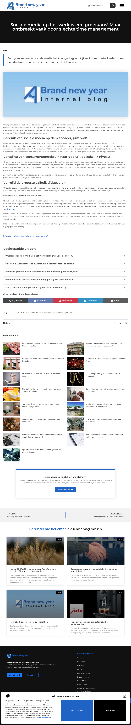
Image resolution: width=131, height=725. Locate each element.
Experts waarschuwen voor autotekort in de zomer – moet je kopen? (95, 570)
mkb (25, 312)
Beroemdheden (83, 677)
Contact (80, 669)
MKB (5, 50)
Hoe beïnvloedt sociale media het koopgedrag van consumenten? (65, 279)
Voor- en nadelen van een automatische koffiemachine (89, 623)
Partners (80, 665)
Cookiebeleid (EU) (84, 673)
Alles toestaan (76, 710)
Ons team (81, 662)
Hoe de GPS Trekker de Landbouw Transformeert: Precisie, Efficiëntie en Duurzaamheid (33, 570)
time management (64, 312)
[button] (124, 696)
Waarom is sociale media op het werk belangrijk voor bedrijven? (65, 256)
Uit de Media (82, 681)
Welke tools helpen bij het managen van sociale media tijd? (65, 287)
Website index (82, 685)
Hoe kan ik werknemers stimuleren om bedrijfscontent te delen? (65, 264)
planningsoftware (35, 312)
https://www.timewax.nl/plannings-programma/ (25, 236)
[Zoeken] (113, 5)
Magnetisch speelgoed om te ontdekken (29, 622)
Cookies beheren (110, 710)
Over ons (80, 658)
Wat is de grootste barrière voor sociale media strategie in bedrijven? (65, 271)
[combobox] (98, 5)
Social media (49, 312)
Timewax (11, 209)
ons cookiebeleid (44, 717)
